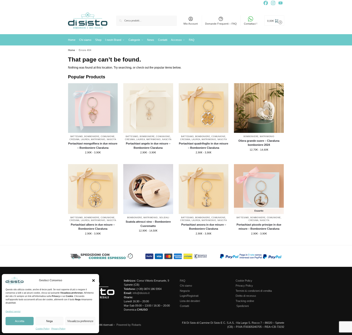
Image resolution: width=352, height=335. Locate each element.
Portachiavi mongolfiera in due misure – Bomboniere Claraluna (92, 145)
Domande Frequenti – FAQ (221, 23)
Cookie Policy (43, 328)
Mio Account (190, 23)
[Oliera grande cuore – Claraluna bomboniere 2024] (259, 108)
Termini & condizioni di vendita (254, 290)
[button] (93, 280)
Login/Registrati (189, 295)
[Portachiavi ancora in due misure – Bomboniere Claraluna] (204, 189)
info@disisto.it (141, 293)
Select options (93, 160)
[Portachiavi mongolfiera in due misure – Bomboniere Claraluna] (93, 108)
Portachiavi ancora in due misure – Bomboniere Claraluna (203, 226)
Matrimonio (98, 139)
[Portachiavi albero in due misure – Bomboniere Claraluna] (93, 189)
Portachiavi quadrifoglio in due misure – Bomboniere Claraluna (203, 145)
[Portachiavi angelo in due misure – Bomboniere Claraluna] (148, 108)
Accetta (19, 321)
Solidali (164, 217)
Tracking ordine (245, 300)
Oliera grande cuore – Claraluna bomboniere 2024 (258, 143)
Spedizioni (242, 305)
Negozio (185, 290)
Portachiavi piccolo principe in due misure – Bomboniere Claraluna (259, 226)
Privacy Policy (58, 328)
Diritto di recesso (246, 295)
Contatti (184, 305)
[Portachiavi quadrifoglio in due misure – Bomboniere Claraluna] (204, 108)
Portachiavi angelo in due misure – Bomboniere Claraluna (148, 145)
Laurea (85, 139)
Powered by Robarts (128, 324)
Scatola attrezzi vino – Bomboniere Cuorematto (148, 223)
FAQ (182, 280)
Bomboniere (91, 136)
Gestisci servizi (13, 311)
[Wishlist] (116, 88)
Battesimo (76, 136)
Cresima (74, 139)
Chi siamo (186, 285)
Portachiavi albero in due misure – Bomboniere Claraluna (93, 226)
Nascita (111, 139)
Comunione (108, 136)
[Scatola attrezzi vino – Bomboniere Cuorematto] (148, 189)
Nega (49, 321)
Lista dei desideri (190, 300)
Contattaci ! (250, 23)
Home (71, 50)
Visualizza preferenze (80, 321)
